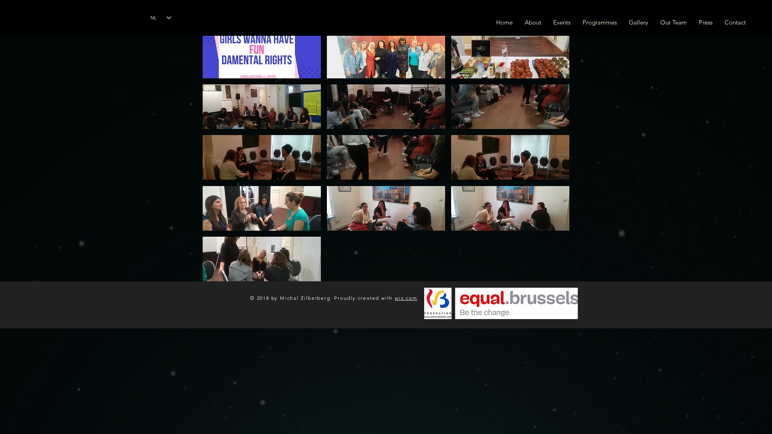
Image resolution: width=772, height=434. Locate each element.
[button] (262, 56)
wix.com (406, 298)
